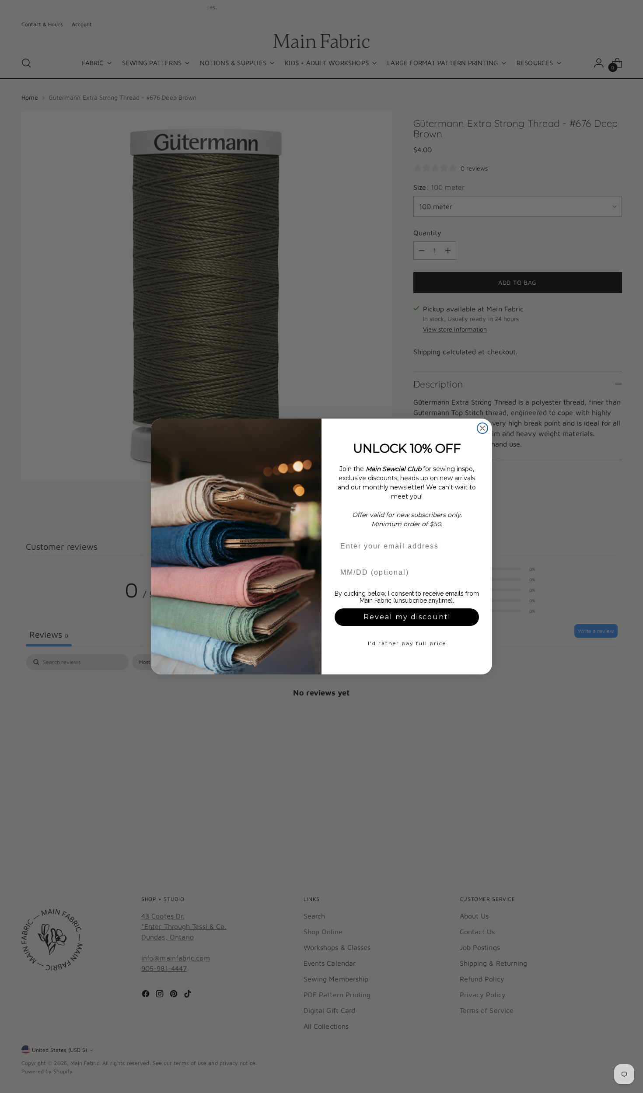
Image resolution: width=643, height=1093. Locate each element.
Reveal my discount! (407, 617)
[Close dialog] (482, 428)
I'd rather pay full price (407, 643)
